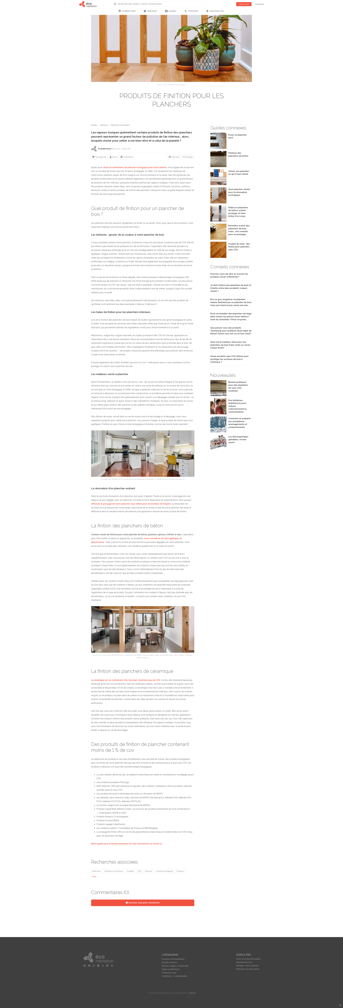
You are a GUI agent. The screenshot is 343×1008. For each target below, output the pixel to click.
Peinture (180, 871)
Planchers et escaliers (120, 125)
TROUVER (193, 11)
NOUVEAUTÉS (217, 11)
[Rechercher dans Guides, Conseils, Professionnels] (116, 4)
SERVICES (152, 11)
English (192, 993)
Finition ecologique (164, 871)
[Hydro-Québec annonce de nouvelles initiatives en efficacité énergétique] (218, 413)
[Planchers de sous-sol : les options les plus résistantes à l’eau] (218, 395)
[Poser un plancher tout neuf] (218, 148)
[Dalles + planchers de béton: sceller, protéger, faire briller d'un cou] (218, 220)
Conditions (166, 976)
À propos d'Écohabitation (173, 959)
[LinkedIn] (98, 966)
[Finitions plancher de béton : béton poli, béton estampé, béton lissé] (218, 166)
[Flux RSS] (112, 966)
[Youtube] (89, 966)
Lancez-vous (243, 4)
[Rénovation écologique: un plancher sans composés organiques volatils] (218, 257)
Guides (94, 125)
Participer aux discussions (247, 969)
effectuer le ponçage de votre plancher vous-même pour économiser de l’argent (131, 503)
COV (139, 871)
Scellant (130, 871)
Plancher (148, 871)
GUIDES (172, 11)
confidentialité (180, 976)
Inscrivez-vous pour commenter (144, 902)
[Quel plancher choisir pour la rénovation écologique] (218, 202)
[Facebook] (84, 966)
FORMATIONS (128, 11)
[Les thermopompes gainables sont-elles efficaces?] (218, 450)
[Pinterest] (107, 966)
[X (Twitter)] (103, 966)
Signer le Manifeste (170, 969)
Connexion (259, 4)
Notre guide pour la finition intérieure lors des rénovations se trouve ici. (126, 843)
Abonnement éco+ (244, 962)
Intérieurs (104, 125)
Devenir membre (169, 962)
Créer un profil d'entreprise (248, 959)
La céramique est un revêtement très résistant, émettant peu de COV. (126, 680)
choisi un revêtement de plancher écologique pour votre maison (134, 167)
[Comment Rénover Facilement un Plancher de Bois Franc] (218, 239)
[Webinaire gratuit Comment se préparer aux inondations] (218, 432)
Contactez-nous (169, 973)
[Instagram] (94, 966)
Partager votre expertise (247, 966)
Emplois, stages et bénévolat (175, 966)
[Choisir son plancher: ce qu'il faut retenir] (218, 184)
